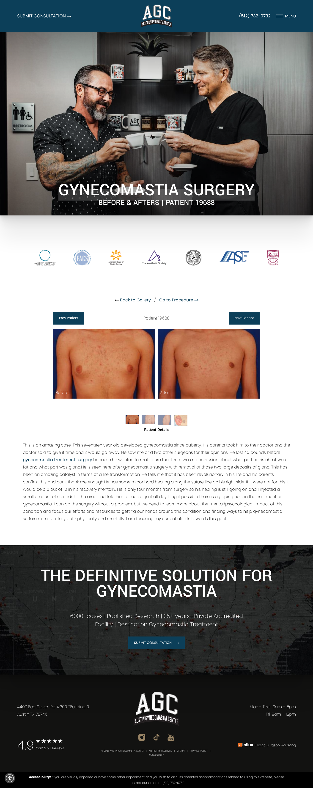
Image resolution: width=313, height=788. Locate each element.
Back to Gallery (135, 300)
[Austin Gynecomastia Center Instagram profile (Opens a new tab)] (142, 737)
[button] (10, 778)
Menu (290, 16)
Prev (68, 318)
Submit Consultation (153, 642)
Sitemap (181, 750)
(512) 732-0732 (255, 16)
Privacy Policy (199, 750)
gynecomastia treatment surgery (57, 460)
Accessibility (156, 755)
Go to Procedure (176, 300)
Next (244, 318)
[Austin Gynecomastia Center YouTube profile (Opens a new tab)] (171, 737)
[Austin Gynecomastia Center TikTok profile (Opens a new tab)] (156, 737)
